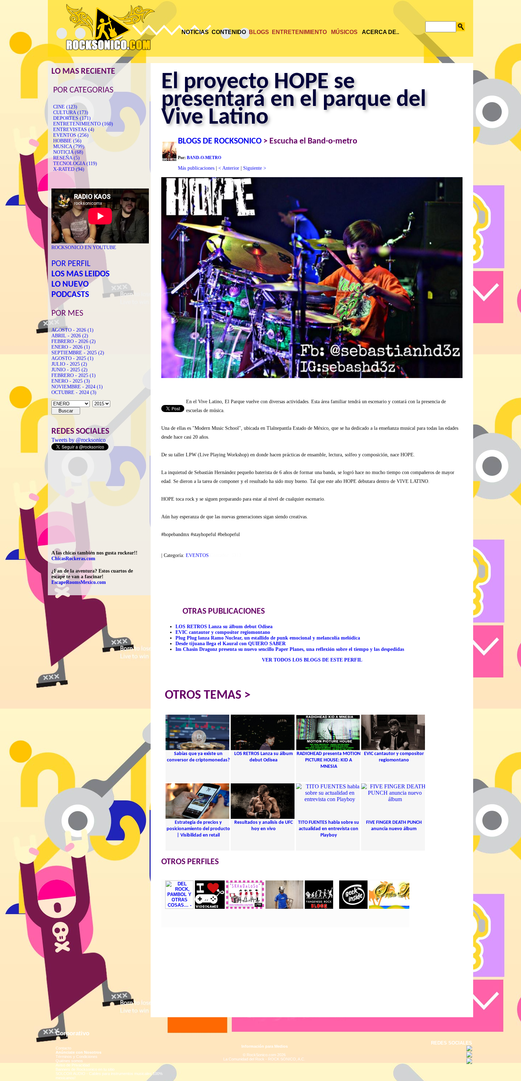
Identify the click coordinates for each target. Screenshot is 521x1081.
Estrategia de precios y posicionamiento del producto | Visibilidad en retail (198, 829)
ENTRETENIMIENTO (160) (83, 123)
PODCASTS (70, 295)
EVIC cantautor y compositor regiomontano (222, 632)
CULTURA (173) (70, 112)
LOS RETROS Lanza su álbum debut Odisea (224, 626)
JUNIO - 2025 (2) (69, 369)
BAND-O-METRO (204, 157)
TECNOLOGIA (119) (75, 163)
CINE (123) (65, 106)
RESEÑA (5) (66, 158)
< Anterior (228, 168)
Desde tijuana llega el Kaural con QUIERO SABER (230, 643)
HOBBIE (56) (67, 140)
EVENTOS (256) (71, 135)
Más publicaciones (196, 168)
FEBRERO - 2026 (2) (73, 341)
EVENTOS (197, 555)
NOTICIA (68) (68, 152)
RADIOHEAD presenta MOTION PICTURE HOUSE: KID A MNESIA (328, 760)
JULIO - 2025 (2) (69, 364)
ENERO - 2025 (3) (70, 381)
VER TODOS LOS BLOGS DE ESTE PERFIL (312, 660)
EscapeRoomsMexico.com (78, 582)
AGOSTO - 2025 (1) (72, 358)
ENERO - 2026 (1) (70, 347)
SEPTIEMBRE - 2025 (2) (77, 352)
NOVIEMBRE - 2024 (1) (77, 386)
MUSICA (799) (68, 146)
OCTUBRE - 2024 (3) (73, 392)
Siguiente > (254, 168)
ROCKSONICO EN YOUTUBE (83, 247)
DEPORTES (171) (72, 118)
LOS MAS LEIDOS (80, 274)
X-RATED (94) (68, 169)
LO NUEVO (70, 284)
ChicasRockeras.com (73, 558)
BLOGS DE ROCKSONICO (220, 141)
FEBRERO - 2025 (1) (73, 375)
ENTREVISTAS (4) (73, 129)
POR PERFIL (70, 264)
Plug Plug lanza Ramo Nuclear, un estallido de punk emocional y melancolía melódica (267, 638)
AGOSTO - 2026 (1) (72, 330)
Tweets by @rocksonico (78, 440)
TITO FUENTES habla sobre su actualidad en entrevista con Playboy (328, 829)
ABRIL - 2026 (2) (69, 335)
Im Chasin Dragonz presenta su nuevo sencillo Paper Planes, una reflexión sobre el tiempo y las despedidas (289, 649)
